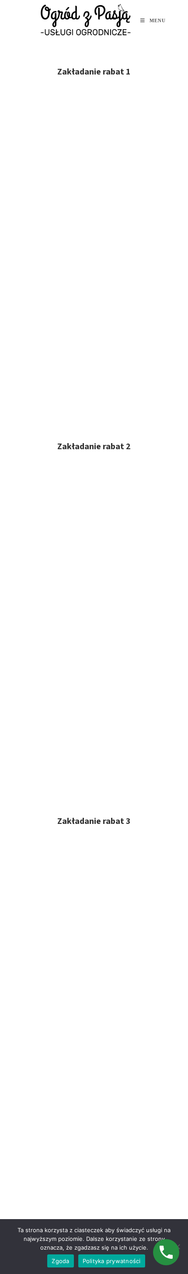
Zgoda (60, 1260)
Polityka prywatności (112, 1260)
